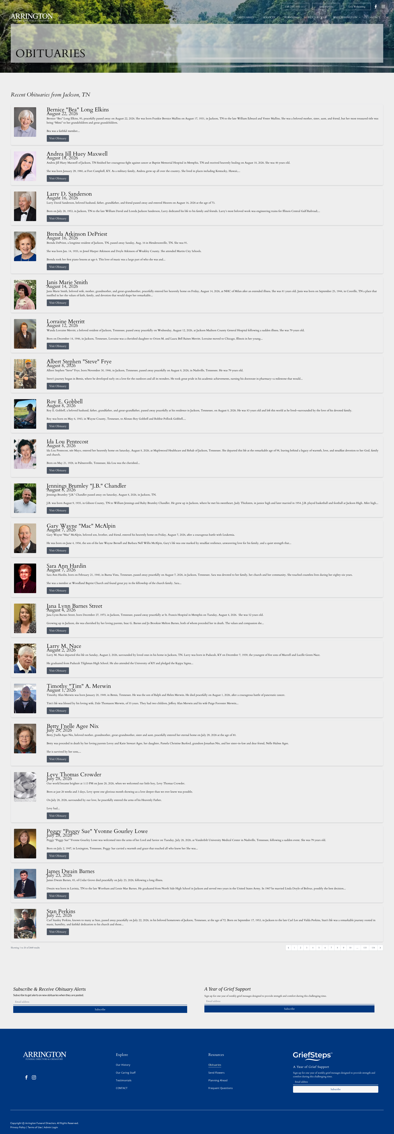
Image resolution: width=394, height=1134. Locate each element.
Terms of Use (35, 1127)
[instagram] (33, 1078)
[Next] (380, 948)
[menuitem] (247, 17)
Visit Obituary (57, 138)
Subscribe (100, 1009)
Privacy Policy (18, 1127)
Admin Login (51, 1127)
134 (373, 947)
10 (350, 947)
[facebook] (26, 1078)
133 (365, 947)
